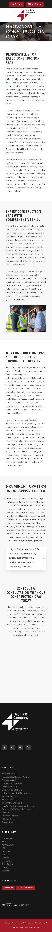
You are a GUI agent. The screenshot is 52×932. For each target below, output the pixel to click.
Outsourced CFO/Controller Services (17, 809)
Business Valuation (10, 780)
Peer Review (7, 812)
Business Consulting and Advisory (16, 777)
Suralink (5, 858)
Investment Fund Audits (12, 803)
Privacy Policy (18, 928)
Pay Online (16, 4)
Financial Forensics (10, 796)
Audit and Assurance (11, 774)
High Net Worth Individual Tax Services (18, 806)
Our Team (6, 851)
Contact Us (8, 887)
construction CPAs (14, 93)
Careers (5, 855)
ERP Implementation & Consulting (16, 793)
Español (5, 871)
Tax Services (7, 822)
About (4, 842)
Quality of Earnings (10, 816)
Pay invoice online (25, 887)
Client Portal (35, 4)
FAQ (3, 848)
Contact (5, 867)
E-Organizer (7, 861)
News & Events (8, 845)
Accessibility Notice (31, 928)
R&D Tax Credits (8, 819)
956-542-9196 (32, 635)
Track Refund (7, 864)
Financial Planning (9, 800)
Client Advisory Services (12, 783)
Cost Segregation (9, 787)
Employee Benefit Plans (12, 790)
